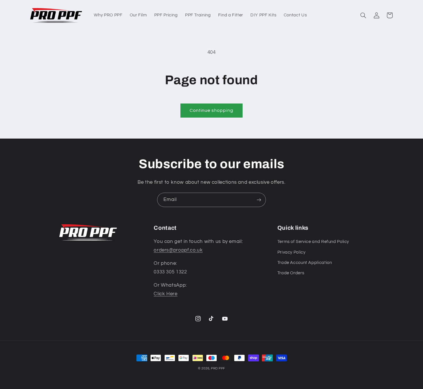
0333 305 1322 (170, 272)
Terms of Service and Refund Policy (313, 241)
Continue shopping (212, 110)
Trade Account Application (304, 262)
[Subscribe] (259, 200)
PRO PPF (218, 368)
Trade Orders (290, 273)
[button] (363, 15)
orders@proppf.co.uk (178, 250)
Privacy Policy (291, 252)
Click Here (165, 293)
